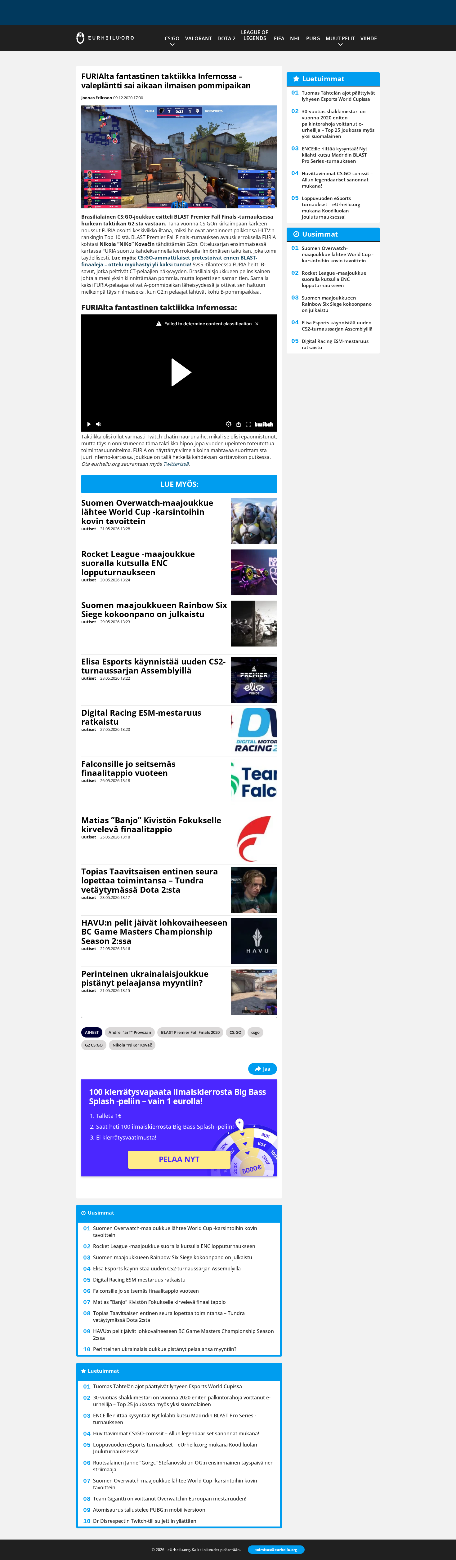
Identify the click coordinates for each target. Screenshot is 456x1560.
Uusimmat (101, 1212)
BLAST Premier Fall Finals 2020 (190, 1032)
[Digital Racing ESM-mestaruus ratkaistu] (254, 731)
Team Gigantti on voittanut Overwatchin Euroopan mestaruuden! (169, 1498)
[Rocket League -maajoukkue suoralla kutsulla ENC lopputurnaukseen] (254, 572)
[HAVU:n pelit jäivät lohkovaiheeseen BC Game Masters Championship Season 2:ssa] (254, 941)
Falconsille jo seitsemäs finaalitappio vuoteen (128, 768)
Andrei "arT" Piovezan (130, 1032)
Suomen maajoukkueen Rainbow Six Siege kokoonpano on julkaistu (154, 609)
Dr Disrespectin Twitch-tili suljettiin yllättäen (144, 1521)
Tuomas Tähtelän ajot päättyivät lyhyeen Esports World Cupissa (167, 1386)
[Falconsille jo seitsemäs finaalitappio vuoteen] (254, 782)
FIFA (279, 38)
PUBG (313, 38)
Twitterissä (176, 463)
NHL (295, 38)
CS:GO (172, 38)
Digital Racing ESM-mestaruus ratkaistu (141, 717)
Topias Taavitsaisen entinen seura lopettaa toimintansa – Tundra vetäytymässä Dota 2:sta (149, 881)
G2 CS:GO (94, 1045)
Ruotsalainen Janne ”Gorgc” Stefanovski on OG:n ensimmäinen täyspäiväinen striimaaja (183, 1466)
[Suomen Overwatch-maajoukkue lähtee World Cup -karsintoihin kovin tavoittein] (254, 521)
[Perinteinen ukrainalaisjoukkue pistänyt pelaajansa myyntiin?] (254, 992)
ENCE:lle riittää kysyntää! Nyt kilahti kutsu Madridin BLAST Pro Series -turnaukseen (174, 1419)
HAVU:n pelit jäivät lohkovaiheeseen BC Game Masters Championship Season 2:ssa (154, 932)
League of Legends (254, 35)
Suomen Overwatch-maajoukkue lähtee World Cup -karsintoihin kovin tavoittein (147, 512)
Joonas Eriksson (96, 97)
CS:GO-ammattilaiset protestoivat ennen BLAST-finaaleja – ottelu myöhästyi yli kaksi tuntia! (169, 261)
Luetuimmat (103, 1370)
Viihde (368, 38)
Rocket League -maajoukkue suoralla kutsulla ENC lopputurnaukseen (138, 563)
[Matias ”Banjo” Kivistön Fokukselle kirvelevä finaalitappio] (254, 839)
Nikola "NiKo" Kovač (132, 1045)
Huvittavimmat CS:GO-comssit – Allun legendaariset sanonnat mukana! (176, 1433)
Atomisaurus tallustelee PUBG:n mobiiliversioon (149, 1509)
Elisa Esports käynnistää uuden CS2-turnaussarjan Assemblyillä (153, 666)
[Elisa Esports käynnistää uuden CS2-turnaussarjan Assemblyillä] (254, 680)
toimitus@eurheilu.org (276, 1549)
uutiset (88, 528)
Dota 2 (226, 38)
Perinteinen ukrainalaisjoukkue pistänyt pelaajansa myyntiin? (144, 978)
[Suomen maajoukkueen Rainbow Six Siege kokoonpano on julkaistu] (254, 624)
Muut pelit (340, 38)
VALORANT (198, 38)
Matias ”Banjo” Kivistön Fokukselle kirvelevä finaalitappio (151, 825)
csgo (255, 1032)
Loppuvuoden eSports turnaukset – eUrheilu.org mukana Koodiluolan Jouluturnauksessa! (175, 1448)
